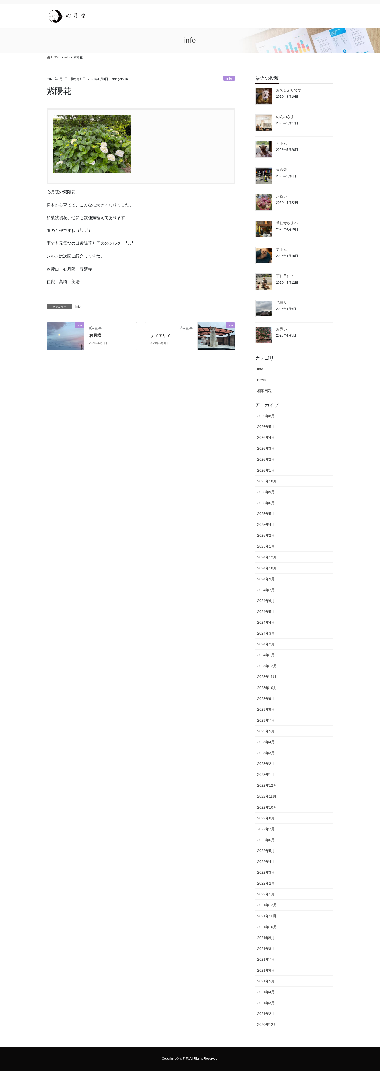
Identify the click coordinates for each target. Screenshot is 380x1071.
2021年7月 (266, 959)
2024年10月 (267, 568)
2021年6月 (266, 970)
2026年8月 (266, 416)
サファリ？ (160, 335)
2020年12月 (267, 1024)
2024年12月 (267, 557)
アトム (281, 143)
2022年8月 (266, 818)
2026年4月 (266, 437)
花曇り (281, 302)
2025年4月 (266, 524)
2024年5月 (266, 611)
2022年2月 (266, 883)
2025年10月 (267, 481)
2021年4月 (266, 992)
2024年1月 (266, 655)
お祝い (281, 196)
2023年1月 (266, 774)
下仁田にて (285, 276)
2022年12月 (267, 785)
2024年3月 (266, 633)
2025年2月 (266, 535)
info (229, 78)
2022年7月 (266, 829)
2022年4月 (266, 861)
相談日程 (264, 391)
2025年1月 (266, 546)
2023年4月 (266, 742)
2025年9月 (266, 492)
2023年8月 (266, 709)
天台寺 (281, 170)
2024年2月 (266, 644)
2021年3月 (266, 1003)
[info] (65, 336)
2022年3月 (266, 872)
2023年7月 (266, 720)
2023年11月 (266, 677)
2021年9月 (266, 938)
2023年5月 (266, 731)
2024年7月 (266, 590)
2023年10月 (267, 688)
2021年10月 (267, 927)
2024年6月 (266, 601)
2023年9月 (266, 699)
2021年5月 (266, 981)
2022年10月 (267, 807)
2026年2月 (266, 459)
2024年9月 (266, 579)
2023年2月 (266, 764)
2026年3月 (266, 448)
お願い (281, 329)
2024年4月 (266, 622)
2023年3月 (266, 753)
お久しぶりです (288, 90)
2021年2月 (266, 1014)
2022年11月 (266, 796)
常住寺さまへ (287, 223)
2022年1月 (266, 894)
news (261, 380)
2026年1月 (266, 470)
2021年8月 (266, 949)
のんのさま (285, 117)
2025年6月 (266, 503)
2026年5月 (266, 427)
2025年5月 (266, 514)
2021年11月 (266, 916)
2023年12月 (267, 666)
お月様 (95, 335)
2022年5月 (266, 851)
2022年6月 (266, 840)
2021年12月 (267, 905)
